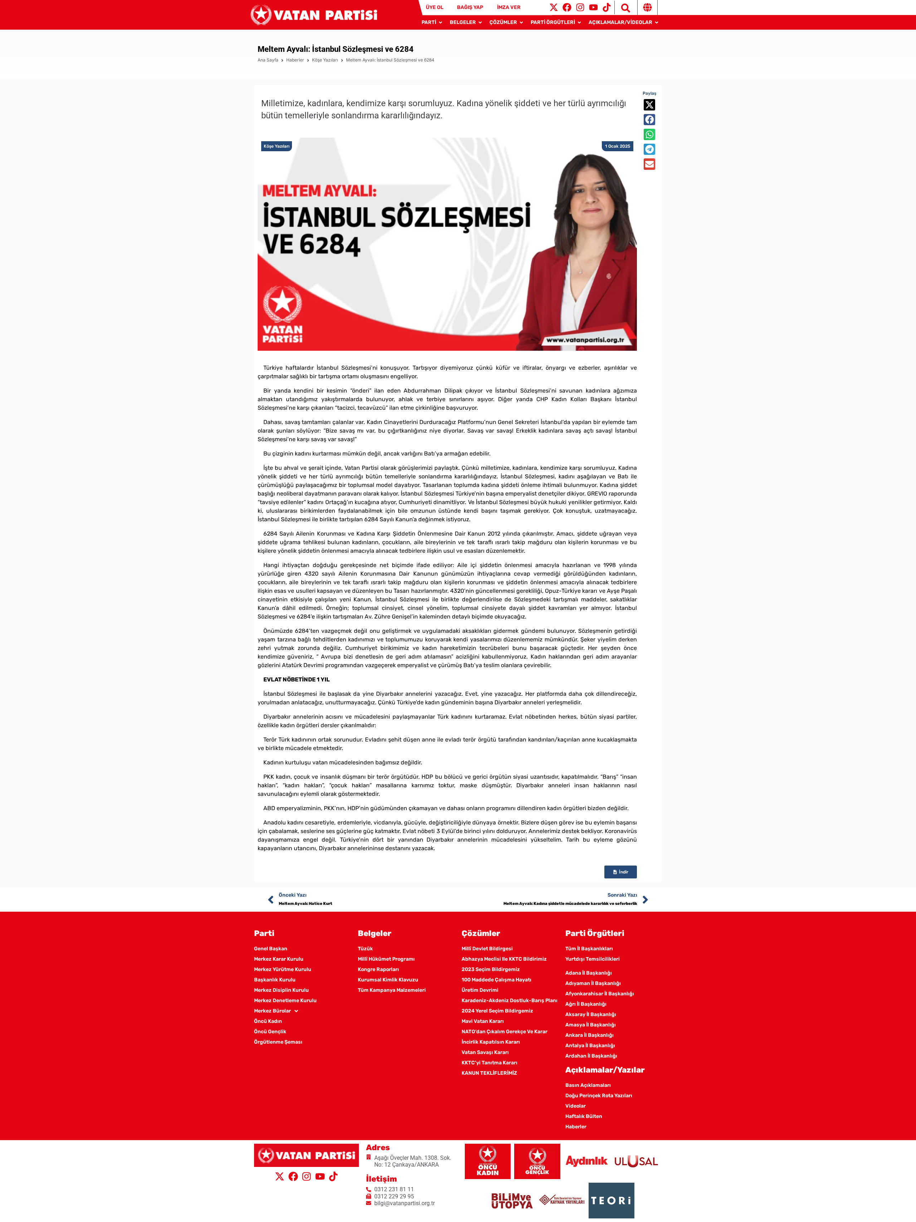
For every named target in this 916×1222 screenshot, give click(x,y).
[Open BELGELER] (480, 22)
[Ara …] (622, 7)
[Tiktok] (606, 7)
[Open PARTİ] (440, 22)
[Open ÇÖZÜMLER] (521, 22)
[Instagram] (580, 7)
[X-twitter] (553, 7)
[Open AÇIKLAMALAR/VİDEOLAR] (656, 22)
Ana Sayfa (268, 60)
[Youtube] (593, 7)
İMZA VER (509, 7)
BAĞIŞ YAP (470, 7)
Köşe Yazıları (325, 60)
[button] (649, 104)
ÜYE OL (434, 7)
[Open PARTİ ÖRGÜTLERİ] (579, 22)
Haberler (295, 60)
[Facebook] (566, 7)
